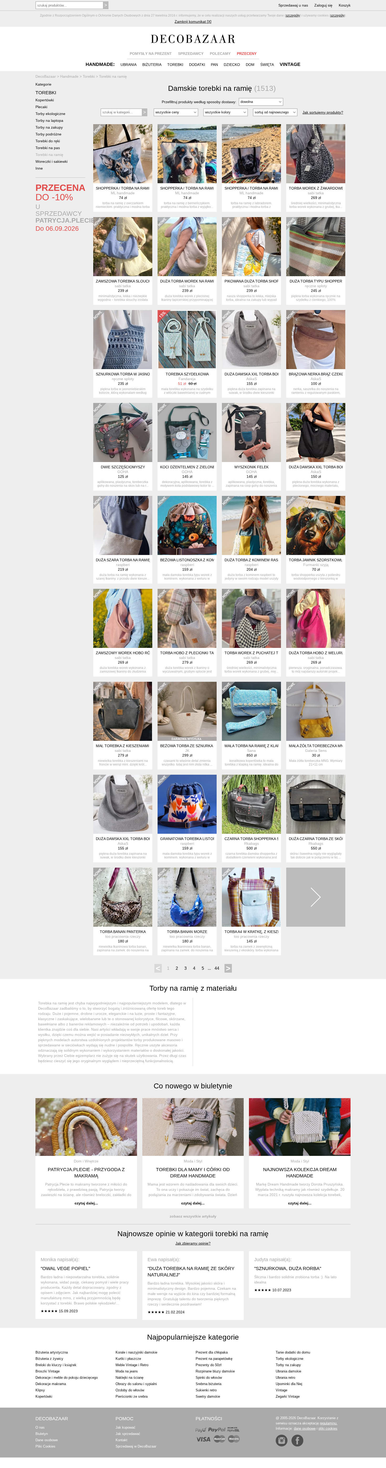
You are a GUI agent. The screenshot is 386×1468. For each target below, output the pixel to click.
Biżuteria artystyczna (51, 1352)
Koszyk (345, 5)
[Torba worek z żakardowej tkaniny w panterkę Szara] (315, 153)
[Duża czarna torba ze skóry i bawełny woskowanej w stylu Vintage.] (315, 804)
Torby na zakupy (49, 127)
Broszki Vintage (47, 1371)
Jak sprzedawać (128, 1434)
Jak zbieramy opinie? (193, 1243)
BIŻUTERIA (151, 64)
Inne (39, 168)
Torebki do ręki (47, 141)
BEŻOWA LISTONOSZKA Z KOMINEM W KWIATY (201, 560)
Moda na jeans (127, 1371)
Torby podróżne (48, 134)
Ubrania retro (285, 1378)
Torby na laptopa (49, 120)
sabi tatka (316, 193)
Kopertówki (44, 100)
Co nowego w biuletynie (193, 1086)
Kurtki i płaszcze (128, 1359)
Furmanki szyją (315, 565)
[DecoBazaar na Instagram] (282, 1440)
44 (217, 968)
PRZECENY (247, 53)
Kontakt (121, 1440)
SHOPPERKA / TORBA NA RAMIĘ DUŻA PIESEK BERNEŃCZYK (213, 188)
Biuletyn (41, 1434)
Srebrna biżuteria (208, 1384)
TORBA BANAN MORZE (187, 932)
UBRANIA (129, 64)
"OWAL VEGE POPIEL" (65, 1268)
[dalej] (315, 897)
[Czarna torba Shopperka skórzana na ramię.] (251, 804)
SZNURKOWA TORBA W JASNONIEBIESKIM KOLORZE (142, 374)
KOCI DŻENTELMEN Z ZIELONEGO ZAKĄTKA (199, 467)
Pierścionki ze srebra (132, 1396)
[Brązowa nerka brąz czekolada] (315, 339)
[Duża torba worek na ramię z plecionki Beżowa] (187, 246)
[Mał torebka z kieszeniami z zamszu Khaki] (122, 711)
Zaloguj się (323, 5)
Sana (251, 750)
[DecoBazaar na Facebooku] (297, 1440)
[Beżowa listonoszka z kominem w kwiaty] (187, 525)
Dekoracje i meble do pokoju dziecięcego (66, 1378)
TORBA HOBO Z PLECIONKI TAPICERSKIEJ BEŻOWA (205, 653)
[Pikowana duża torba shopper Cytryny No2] (251, 246)
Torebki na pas (47, 148)
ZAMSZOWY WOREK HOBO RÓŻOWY (128, 653)
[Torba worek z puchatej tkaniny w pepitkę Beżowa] (251, 618)
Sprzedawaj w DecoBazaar (136, 1446)
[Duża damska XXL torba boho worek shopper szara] (251, 339)
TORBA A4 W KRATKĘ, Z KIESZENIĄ (255, 932)
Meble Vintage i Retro (132, 1365)
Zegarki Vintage (288, 1396)
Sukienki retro (206, 1390)
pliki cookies (328, 1428)
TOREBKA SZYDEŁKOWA (187, 374)
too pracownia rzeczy (122, 936)
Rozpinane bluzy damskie (215, 1371)
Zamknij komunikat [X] (193, 21)
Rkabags (251, 843)
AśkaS (251, 379)
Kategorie (43, 84)
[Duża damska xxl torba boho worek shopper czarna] (315, 432)
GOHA (122, 472)
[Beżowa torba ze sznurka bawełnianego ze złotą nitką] (187, 711)
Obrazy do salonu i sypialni (136, 1384)
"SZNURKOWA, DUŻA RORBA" (287, 1268)
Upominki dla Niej (289, 1384)
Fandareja (187, 379)
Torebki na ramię (49, 155)
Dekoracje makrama (50, 1384)
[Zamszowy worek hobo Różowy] (122, 618)
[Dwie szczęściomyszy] (122, 432)
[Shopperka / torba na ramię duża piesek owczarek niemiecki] (122, 153)
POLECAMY (220, 53)
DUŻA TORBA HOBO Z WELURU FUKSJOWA (327, 653)
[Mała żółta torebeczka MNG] (315, 711)
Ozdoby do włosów (130, 1390)
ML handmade (123, 193)
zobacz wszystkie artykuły (193, 1216)
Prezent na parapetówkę (214, 1359)
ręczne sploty (316, 286)
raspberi (123, 565)
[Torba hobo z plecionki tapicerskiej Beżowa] (187, 618)
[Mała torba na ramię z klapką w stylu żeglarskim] (251, 711)
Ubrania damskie (288, 1371)
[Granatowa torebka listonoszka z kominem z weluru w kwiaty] (187, 804)
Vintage (281, 1390)
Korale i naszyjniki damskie (136, 1352)
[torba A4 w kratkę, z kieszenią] (251, 897)
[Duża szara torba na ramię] (122, 525)
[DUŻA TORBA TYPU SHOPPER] (315, 246)
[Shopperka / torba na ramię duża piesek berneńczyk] (187, 153)
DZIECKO (232, 64)
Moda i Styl (193, 1161)
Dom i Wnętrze (86, 1161)
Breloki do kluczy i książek (55, 1365)
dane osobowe (305, 1428)
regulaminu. (328, 1423)
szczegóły (293, 15)
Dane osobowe (46, 1440)
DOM (250, 64)
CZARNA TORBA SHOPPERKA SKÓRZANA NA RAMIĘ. (270, 839)
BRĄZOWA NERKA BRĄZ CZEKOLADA (321, 374)
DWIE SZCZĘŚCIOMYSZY (123, 467)
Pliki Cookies (45, 1446)
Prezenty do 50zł (208, 1365)
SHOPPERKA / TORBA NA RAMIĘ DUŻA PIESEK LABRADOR (275, 188)
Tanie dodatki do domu (293, 1352)
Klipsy (40, 1390)
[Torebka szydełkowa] (187, 339)
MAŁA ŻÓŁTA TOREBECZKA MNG (317, 746)
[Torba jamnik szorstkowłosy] (315, 525)
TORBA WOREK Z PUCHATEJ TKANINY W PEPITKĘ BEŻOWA (277, 653)
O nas (40, 1427)
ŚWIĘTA (267, 64)
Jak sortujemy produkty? (322, 112)
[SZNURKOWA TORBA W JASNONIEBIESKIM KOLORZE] (122, 339)
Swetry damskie (208, 1396)
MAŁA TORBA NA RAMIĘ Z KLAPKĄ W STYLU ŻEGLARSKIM (275, 746)
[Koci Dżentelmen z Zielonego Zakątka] (187, 432)
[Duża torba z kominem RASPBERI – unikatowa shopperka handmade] (251, 525)
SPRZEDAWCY (191, 53)
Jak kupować (125, 1427)
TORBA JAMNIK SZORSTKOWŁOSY (319, 560)
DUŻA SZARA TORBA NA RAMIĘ (123, 560)
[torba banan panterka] (122, 897)
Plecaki (41, 107)
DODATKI (197, 64)
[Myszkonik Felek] (251, 432)
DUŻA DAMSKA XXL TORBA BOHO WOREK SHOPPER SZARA (277, 374)
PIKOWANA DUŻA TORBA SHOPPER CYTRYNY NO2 (269, 281)
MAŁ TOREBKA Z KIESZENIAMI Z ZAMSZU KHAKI (138, 746)
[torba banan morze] (187, 897)
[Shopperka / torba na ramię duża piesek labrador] (251, 153)
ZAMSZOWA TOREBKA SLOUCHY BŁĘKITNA (134, 281)
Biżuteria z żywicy (49, 1359)
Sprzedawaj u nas (293, 5)
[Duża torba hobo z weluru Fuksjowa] (315, 618)
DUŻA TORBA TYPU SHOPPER (316, 281)
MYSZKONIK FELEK (251, 467)
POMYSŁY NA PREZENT (151, 53)
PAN (214, 64)
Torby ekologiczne (50, 114)
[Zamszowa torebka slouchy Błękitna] (122, 246)
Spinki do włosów (209, 1378)
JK (187, 750)
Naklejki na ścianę (129, 1378)
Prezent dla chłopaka (212, 1352)
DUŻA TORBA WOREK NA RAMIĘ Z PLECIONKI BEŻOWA (208, 281)
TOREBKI (175, 64)
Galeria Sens (316, 750)
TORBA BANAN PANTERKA (123, 932)
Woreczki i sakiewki (51, 161)
